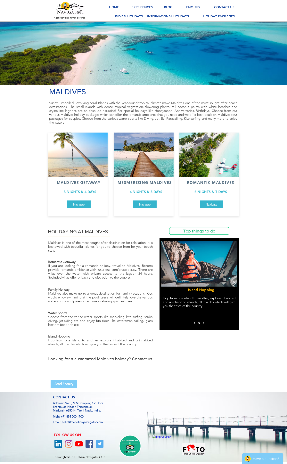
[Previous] (22, 53)
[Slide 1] (143, 75)
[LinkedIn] (58, 444)
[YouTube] (79, 444)
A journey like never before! (69, 17)
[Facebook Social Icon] (89, 444)
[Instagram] (68, 444)
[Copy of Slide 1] (199, 322)
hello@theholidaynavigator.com (82, 422)
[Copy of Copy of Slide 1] (203, 323)
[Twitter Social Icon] (99, 444)
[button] (199, 231)
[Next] (265, 53)
